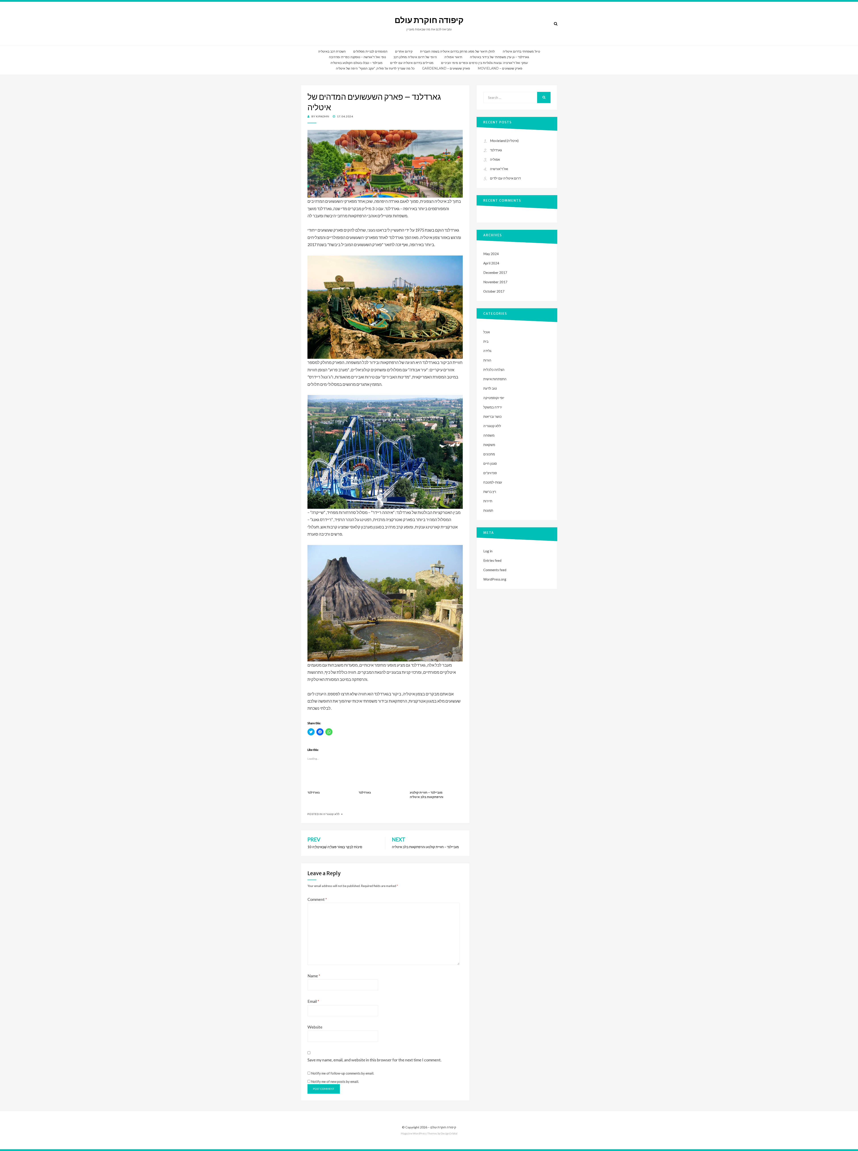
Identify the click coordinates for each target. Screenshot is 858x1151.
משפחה (488, 435)
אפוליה (495, 159)
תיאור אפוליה (453, 57)
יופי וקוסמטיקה (493, 398)
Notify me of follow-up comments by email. (342, 1073)
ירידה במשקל (492, 407)
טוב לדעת (490, 388)
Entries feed (492, 560)
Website (314, 1026)
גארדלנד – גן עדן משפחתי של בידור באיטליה (499, 57)
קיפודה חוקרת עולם (429, 20)
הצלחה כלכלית (494, 369)
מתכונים (489, 454)
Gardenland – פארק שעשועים (446, 68)
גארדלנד (313, 792)
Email (313, 1001)
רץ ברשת (489, 492)
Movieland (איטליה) (504, 141)
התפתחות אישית (495, 379)
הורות (487, 360)
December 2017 (495, 272)
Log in (487, 551)
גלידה (487, 351)
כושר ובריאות (492, 416)
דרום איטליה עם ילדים (505, 178)
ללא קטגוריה (331, 814)
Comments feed (494, 570)
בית (485, 341)
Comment (317, 899)
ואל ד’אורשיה (499, 169)
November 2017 (495, 282)
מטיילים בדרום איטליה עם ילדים (411, 63)
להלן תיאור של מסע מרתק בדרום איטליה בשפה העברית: (457, 51)
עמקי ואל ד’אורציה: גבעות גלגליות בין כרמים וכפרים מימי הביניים (484, 63)
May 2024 (491, 254)
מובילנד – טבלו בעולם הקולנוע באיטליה (356, 63)
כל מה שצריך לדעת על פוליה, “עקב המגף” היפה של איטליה (375, 68)
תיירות (487, 501)
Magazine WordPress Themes (419, 1133)
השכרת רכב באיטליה (332, 51)
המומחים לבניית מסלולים (370, 51)
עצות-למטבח (492, 482)
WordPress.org (494, 579)
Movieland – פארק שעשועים (500, 68)
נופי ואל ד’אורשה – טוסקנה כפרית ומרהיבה (357, 57)
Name (313, 975)
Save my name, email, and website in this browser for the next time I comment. (374, 1059)
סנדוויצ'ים (490, 473)
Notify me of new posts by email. (335, 1081)
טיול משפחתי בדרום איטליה (521, 51)
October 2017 (494, 291)
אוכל (486, 332)
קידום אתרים (403, 51)
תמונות (488, 510)
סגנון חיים (490, 463)
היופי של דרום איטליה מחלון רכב (415, 57)
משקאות (489, 445)
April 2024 (491, 263)
